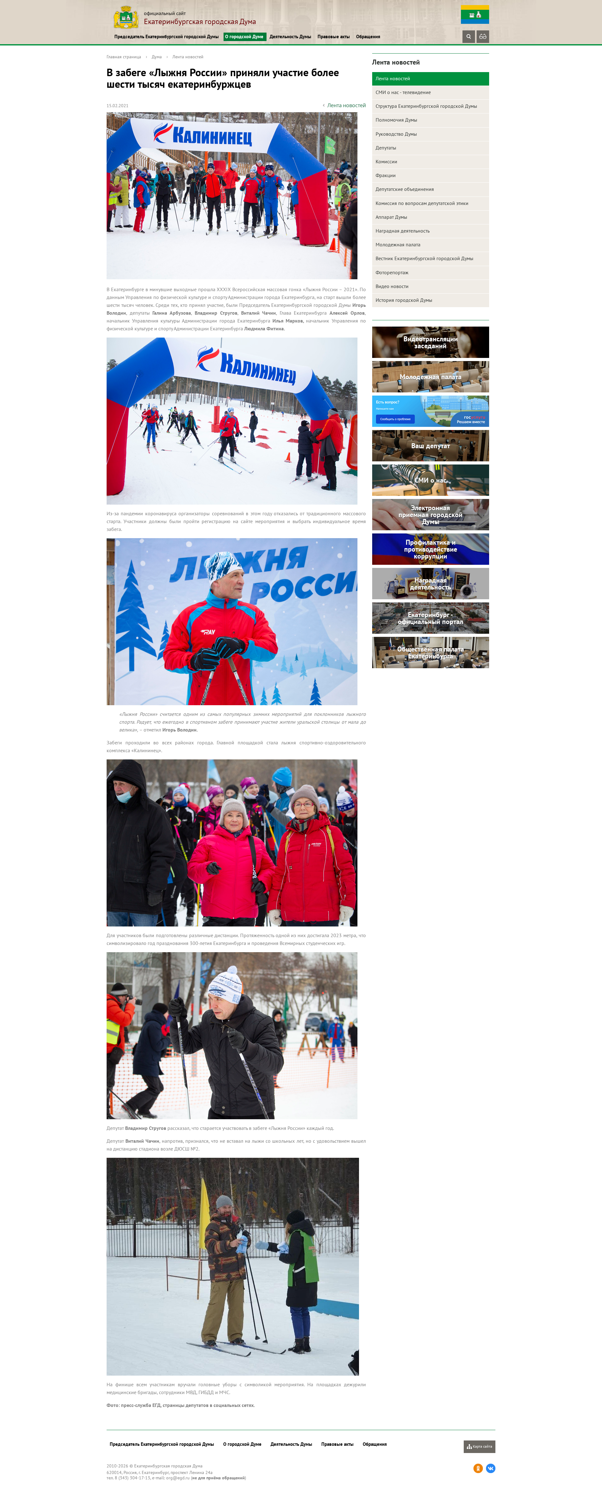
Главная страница (124, 57)
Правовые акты (334, 36)
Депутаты (386, 147)
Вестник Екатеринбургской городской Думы (424, 258)
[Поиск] (468, 36)
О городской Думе (244, 36)
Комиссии (386, 161)
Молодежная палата (398, 244)
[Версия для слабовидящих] (483, 36)
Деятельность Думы (290, 36)
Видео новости (392, 286)
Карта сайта (482, 1446)
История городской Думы (404, 300)
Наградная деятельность (403, 231)
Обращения (368, 36)
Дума (157, 57)
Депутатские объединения (405, 189)
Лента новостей (187, 57)
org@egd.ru (178, 1478)
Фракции (386, 175)
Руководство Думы (396, 134)
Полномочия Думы (396, 120)
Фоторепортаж (392, 272)
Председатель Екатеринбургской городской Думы (166, 36)
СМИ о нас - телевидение (403, 92)
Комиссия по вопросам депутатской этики (422, 203)
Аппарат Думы (391, 217)
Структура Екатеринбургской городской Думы (426, 106)
